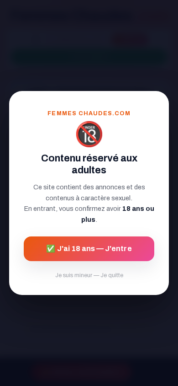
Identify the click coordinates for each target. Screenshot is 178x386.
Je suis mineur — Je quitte (89, 275)
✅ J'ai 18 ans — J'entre (88, 248)
